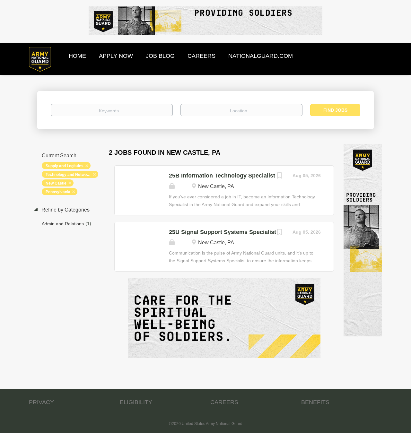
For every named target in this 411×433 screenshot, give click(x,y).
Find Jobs (335, 110)
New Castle (56, 183)
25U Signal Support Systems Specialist (222, 232)
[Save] (279, 176)
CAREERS (224, 402)
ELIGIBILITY (136, 402)
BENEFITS (315, 402)
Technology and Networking (71, 174)
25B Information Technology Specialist (222, 175)
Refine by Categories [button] (65, 209)
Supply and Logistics (64, 166)
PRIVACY (41, 402)
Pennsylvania (58, 192)
